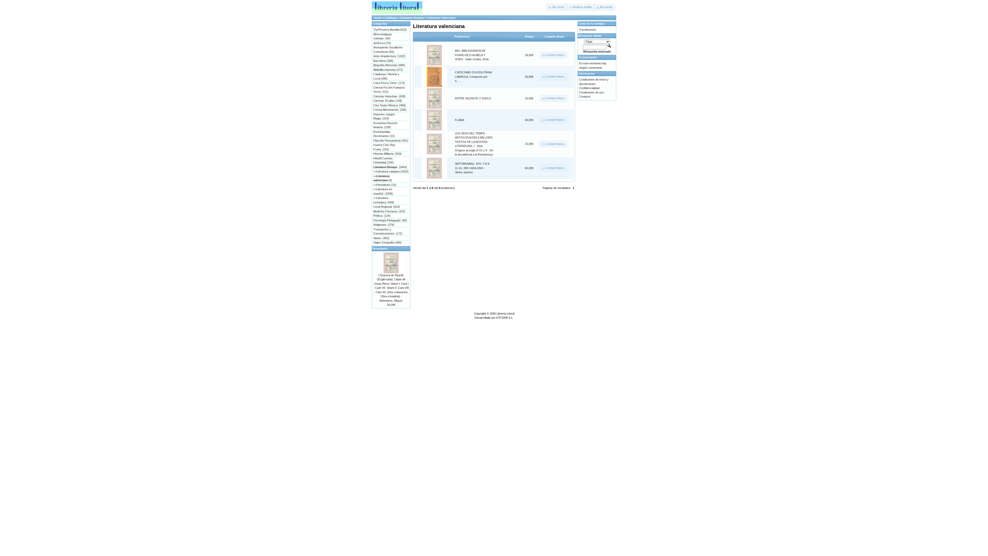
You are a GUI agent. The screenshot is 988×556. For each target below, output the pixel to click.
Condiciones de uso (591, 92)
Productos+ (462, 36)
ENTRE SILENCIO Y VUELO (473, 98)
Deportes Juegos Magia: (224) (384, 116)
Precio (529, 36)
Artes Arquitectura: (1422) (389, 56)
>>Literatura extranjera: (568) (383, 200)
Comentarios (587, 57)
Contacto (584, 96)
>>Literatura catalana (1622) (391, 171)
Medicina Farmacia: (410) (389, 211)
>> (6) (382, 178)
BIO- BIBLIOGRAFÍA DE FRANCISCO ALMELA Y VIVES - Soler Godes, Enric (472, 55)
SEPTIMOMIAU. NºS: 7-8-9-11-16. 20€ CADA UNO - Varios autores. (472, 168)
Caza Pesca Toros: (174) (389, 82)
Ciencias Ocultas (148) (387, 100)
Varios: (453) (381, 238)
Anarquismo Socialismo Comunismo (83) (387, 49)
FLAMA (459, 119)
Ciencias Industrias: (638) (389, 96)
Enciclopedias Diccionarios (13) (384, 134)
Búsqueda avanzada (597, 51)
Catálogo (391, 17)
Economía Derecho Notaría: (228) (385, 125)
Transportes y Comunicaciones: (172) (387, 231)
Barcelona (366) (383, 60)
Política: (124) (382, 215)
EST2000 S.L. (505, 317)
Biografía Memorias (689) (389, 65)
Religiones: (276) (383, 224)
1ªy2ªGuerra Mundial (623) (390, 29)
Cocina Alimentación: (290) (390, 109)
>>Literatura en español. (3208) (383, 191)
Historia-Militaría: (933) (387, 153)
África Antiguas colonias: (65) (382, 36)
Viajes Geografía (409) (387, 242)
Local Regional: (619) (386, 206)
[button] (556, 7)
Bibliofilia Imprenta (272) (388, 69)
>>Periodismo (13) (384, 184)
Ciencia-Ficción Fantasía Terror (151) (388, 89)
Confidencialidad (589, 88)
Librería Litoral (505, 313)
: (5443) (390, 167)
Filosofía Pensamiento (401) (390, 140)
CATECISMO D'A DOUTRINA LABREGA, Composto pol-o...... (473, 76)
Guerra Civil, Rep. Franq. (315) (384, 147)
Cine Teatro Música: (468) (389, 105)
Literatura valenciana (441, 17)
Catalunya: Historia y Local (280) (386, 76)
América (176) (382, 43)
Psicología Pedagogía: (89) (390, 220)
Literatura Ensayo (412, 17)
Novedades (380, 248)
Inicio (378, 17)
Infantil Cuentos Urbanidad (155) (383, 160)
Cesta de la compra (591, 23)
